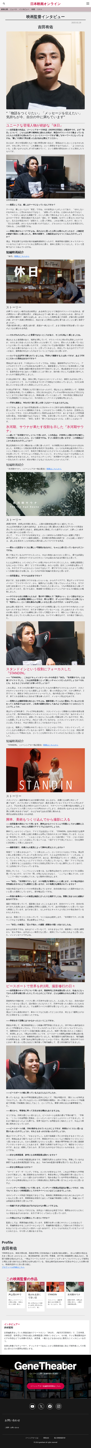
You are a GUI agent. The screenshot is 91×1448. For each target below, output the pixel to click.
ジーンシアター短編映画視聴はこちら (45, 1386)
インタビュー (24, 9)
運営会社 (46, 1438)
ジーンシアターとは (31, 1438)
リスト (39, 9)
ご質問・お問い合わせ (12, 1427)
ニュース (13, 9)
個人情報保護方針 (60, 1438)
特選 (33, 9)
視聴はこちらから (21, 256)
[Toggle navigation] (88, 3)
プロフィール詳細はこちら (13, 1267)
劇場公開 (4, 9)
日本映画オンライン (45, 3)
